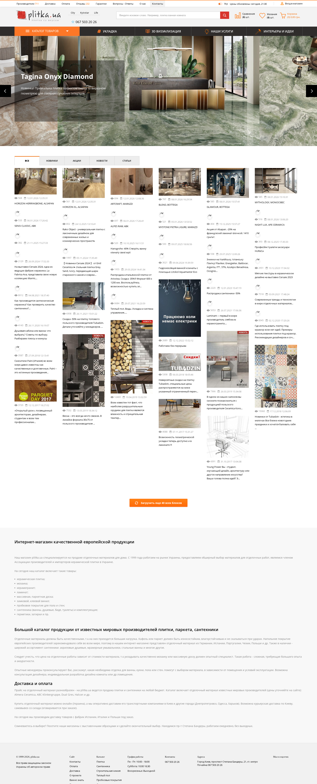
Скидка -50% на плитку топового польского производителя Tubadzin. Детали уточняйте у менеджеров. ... (35, 393)
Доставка (50, 3)
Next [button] (311, 91)
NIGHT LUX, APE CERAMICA (270, 224)
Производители (28, 3)
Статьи (127, 160)
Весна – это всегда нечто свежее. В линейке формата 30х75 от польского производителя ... (178, 539)
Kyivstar (84, 12)
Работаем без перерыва (124, 404)
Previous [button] (5, 91)
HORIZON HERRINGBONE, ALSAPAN (34, 203)
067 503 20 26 (86, 22)
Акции (77, 160)
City (73, 12)
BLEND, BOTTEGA (168, 204)
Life (96, 12)
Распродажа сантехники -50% (79, 412)
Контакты (157, 3)
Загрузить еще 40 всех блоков (161, 635)
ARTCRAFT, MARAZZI (122, 203)
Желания (272, 14)
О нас (143, 3)
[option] (158, 91)
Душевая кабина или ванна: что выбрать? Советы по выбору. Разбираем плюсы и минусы (129, 497)
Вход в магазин (294, 3)
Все (27, 160)
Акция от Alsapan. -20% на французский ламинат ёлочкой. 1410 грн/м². (228, 233)
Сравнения (248, 13)
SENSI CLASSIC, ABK (25, 225)
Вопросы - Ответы (123, 3)
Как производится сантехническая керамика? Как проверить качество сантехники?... (83, 439)
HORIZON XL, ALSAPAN (75, 207)
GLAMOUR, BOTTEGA (218, 207)
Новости (102, 160)
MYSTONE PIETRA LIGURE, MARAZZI (178, 227)
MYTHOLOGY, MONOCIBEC (270, 202)
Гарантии (101, 3)
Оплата (66, 3)
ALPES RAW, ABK (119, 226)
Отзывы (83, 3)
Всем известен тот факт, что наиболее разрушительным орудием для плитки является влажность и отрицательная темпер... (223, 533)
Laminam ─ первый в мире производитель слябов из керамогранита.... (29, 485)
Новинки (52, 160)
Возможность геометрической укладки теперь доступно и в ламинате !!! (128, 584)
